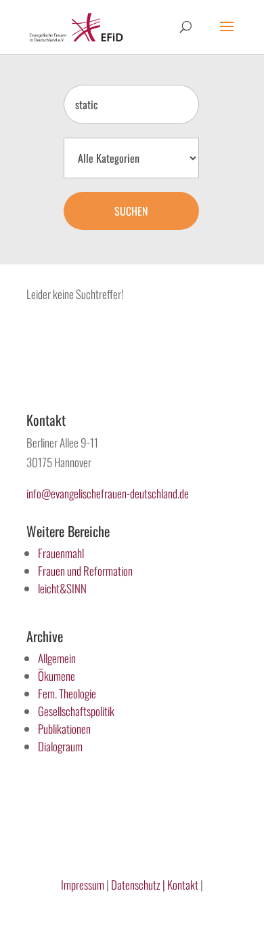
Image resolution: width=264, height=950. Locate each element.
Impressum (82, 884)
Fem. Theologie (67, 693)
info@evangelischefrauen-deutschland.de (107, 493)
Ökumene (56, 675)
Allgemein (57, 658)
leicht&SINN (62, 588)
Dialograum (60, 746)
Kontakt (183, 884)
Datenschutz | (138, 884)
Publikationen (64, 728)
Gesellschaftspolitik (76, 710)
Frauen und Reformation (85, 570)
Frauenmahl (61, 553)
